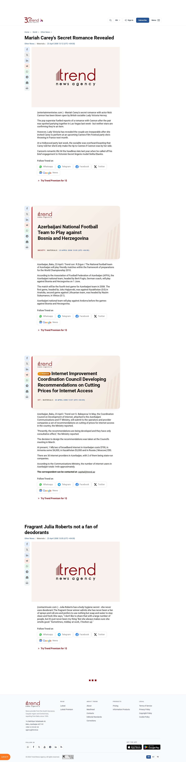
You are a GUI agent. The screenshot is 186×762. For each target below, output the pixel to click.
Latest (62, 706)
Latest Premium (66, 709)
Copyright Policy (145, 713)
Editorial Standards (94, 717)
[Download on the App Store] (134, 747)
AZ (153, 757)
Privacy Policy (144, 709)
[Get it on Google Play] (151, 747)
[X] (39, 747)
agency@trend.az (32, 730)
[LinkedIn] (56, 747)
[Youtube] (44, 747)
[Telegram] (50, 747)
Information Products (121, 709)
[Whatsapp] (28, 747)
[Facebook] (33, 747)
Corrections (91, 721)
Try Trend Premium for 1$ (53, 180)
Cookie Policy (144, 717)
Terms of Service (145, 706)
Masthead (91, 709)
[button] (27, 49)
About (89, 706)
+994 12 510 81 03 (32, 727)
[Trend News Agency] (33, 704)
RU (158, 757)
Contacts (90, 713)
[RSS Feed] (61, 747)
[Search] (110, 20)
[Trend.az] (34, 20)
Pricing (115, 706)
